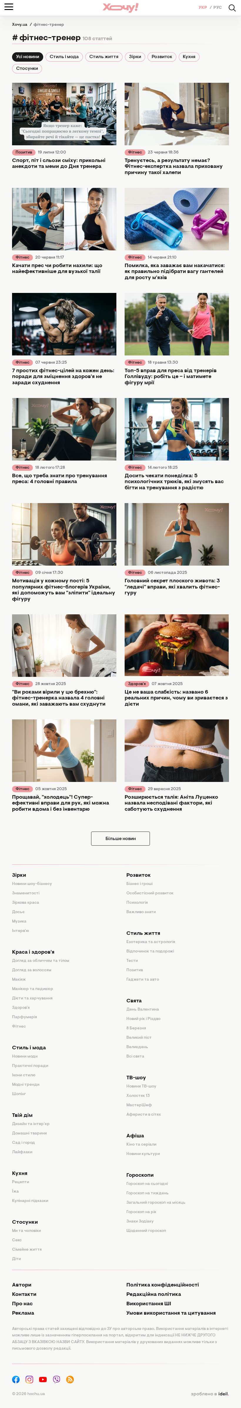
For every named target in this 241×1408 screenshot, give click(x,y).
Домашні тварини (29, 1134)
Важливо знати (141, 912)
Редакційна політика (153, 1294)
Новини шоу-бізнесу (32, 884)
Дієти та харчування (32, 998)
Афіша (135, 1136)
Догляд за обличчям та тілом (40, 961)
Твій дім (22, 1115)
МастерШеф (139, 1105)
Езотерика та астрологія (150, 942)
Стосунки (27, 68)
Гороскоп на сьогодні (147, 1184)
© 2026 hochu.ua (28, 1394)
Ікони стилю (24, 1075)
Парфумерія (24, 1017)
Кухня (189, 57)
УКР (203, 8)
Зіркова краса (25, 903)
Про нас (22, 1304)
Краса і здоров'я (33, 952)
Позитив (24, 153)
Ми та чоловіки (26, 1231)
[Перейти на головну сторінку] (120, 8)
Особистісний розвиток (149, 893)
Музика (19, 922)
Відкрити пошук (232, 8)
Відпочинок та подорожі (150, 952)
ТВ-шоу (136, 1078)
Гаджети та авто (142, 980)
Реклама (23, 1313)
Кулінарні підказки (30, 1201)
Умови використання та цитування (171, 1313)
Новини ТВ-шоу (141, 1087)
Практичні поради (30, 1066)
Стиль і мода (64, 57)
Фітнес (135, 153)
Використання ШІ (148, 1304)
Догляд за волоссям (31, 970)
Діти (16, 1259)
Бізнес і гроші (139, 884)
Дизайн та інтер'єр (31, 1124)
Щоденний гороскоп (146, 1231)
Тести (132, 961)
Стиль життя (103, 57)
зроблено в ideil (210, 1394)
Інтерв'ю (20, 931)
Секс (17, 1240)
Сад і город (23, 1143)
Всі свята (135, 1057)
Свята (134, 1001)
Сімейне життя (27, 1250)
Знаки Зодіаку (140, 1222)
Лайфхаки (22, 1152)
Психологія (137, 903)
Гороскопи (140, 1175)
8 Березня (136, 1028)
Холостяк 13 (138, 1096)
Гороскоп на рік (141, 1212)
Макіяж (19, 980)
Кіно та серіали (141, 1145)
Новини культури (143, 1154)
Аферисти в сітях (143, 1115)
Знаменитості (25, 893)
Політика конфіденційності (162, 1285)
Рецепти (20, 1182)
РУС (217, 8)
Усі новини (27, 57)
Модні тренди (25, 1085)
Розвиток (162, 57)
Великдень (137, 1047)
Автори (21, 1285)
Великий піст (139, 1038)
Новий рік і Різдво (143, 1019)
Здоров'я (137, 684)
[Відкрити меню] (8, 6)
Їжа (15, 1192)
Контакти (24, 1294)
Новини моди (25, 1057)
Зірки (135, 57)
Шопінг (19, 1094)
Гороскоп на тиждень (147, 1193)
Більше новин (121, 839)
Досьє (18, 912)
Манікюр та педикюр (32, 989)
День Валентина (142, 1010)
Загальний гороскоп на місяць (155, 1203)
